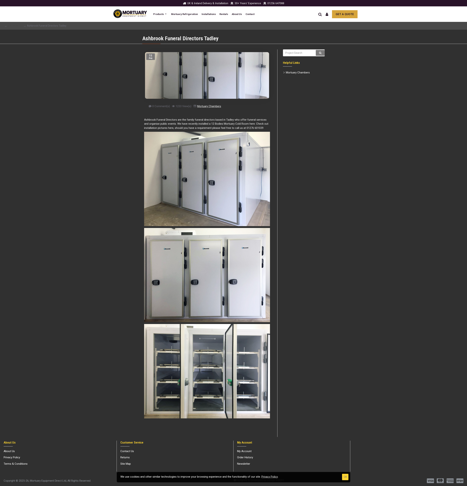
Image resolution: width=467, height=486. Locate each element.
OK (345, 476)
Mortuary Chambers (209, 106)
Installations (15, 25)
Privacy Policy (269, 476)
